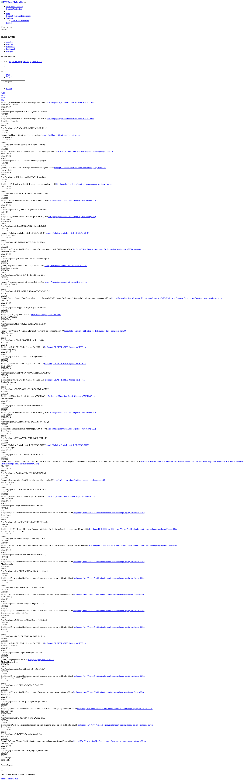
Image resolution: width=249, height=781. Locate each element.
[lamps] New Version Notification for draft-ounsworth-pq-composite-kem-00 (95, 331)
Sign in (9, 23)
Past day (9, 44)
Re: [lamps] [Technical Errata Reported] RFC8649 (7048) (72, 200)
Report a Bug (14, 61)
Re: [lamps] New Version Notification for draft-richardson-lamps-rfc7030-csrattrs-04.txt (108, 249)
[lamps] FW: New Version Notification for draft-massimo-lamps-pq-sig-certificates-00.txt (109, 741)
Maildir (9, 779)
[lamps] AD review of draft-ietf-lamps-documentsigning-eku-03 (79, 480)
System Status (36, 61)
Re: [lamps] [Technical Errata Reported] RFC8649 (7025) (72, 412)
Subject (4, 93)
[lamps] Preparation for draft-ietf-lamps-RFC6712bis (65, 265)
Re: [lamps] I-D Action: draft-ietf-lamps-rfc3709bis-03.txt (71, 396)
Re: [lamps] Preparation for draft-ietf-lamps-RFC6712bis (70, 102)
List (2, 100)
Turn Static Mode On (20, 20)
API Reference (24, 16)
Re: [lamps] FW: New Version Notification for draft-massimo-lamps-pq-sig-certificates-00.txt (115, 708)
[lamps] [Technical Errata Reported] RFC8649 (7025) (67, 445)
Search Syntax (12, 16)
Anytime (9, 42)
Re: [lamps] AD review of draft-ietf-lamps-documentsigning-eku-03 (84, 184)
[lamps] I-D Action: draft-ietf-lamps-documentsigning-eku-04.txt (80, 168)
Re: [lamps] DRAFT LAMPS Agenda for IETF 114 (65, 347)
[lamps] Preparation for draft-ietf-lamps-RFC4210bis (65, 282)
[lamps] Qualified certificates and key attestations (61, 135)
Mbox (3, 779)
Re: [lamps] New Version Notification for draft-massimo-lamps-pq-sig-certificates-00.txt (108, 513)
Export (9, 89)
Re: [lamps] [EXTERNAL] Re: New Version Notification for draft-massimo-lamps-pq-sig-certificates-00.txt (133, 529)
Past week (10, 47)
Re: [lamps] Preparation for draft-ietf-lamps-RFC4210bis (70, 119)
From (3, 95)
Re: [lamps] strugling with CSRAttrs (46, 314)
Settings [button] (9, 18)
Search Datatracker (14, 9)
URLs (15, 779)
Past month (10, 49)
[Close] (2, 770)
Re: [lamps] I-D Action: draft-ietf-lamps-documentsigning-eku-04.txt (85, 151)
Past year (10, 51)
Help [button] (8, 13)
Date (8, 75)
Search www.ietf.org (14, 6)
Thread (9, 77)
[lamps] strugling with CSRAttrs (40, 659)
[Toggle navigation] (25, 2)
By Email (25, 61)
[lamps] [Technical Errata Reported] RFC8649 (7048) (67, 233)
